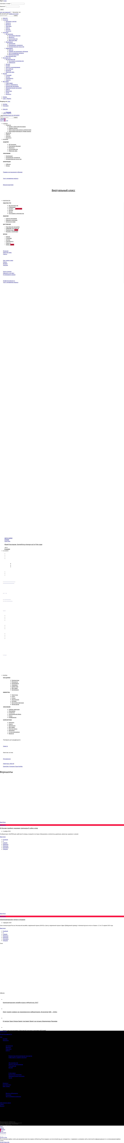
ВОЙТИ (6, 197)
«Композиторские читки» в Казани (12, 919)
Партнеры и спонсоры (12, 572)
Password (3, 6)
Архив (7, 92)
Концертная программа (12, 86)
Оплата (5, 262)
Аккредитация (10, 625)
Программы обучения (14, 35)
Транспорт (9, 638)
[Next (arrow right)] (2, 1136)
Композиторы (15, 680)
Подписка (8, 1095)
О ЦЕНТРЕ (5, 123)
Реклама (8, 635)
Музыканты (15, 682)
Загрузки (5, 265)
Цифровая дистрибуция (12, 228)
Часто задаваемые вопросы (16, 53)
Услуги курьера (7, 271)
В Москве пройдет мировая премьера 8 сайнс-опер (19, 828)
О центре (5, 20)
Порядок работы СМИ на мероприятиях (17, 627)
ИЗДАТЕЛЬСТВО (6, 200)
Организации (15, 690)
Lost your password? (5, 12)
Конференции (12, 717)
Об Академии (9, 34)
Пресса (8, 28)
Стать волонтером (8, 661)
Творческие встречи (11, 557)
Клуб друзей (9, 575)
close (5, 1)
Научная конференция (18, 567)
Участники (9, 555)
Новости (8, 80)
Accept (2, 1142)
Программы (12, 711)
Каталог (8, 66)
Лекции (14, 563)
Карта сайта (3, 1031)
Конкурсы (11, 722)
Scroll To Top (3, 1137)
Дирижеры (15, 685)
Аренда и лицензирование (13, 67)
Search (15, 15)
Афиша (10, 244)
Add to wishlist (8, 538)
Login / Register (7, 98)
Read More (3, 822)
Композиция (12, 43)
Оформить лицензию (11, 220)
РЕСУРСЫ (5, 675)
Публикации (12, 62)
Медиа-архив (15, 704)
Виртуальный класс (11, 56)
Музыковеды (15, 683)
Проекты (8, 23)
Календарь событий (8, 763)
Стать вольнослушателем (10, 662)
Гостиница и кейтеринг (12, 637)
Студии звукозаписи (14, 732)
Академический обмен (15, 714)
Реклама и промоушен (12, 231)
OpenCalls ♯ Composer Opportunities (13, 766)
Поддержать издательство (16, 61)
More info (6, 1142)
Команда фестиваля (11, 619)
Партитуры (15, 695)
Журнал (5, 73)
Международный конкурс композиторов (20, 130)
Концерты (8, 554)
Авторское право (10, 222)
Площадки (9, 617)
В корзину (7, 549)
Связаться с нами (7, 672)
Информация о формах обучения (17, 1057)
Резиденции (12, 725)
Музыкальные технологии (16, 45)
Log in (2, 9)
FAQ (1, 1037)
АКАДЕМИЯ (5, 139)
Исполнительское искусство (16, 47)
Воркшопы (11, 730)
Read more (3, 837)
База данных (6, 1086)
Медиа (8, 166)
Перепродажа (12, 230)
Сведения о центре (11, 21)
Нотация (14, 701)
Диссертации (15, 699)
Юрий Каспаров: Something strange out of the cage (23, 544)
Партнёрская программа (12, 227)
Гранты (11, 724)
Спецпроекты (9, 78)
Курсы (10, 716)
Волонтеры (9, 91)
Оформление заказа (5, 1103)
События (11, 50)
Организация (9, 1046)
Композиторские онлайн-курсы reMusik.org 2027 (20, 1002)
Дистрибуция (9, 69)
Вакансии (8, 24)
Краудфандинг (7, 1085)
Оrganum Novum (13, 128)
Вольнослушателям (14, 54)
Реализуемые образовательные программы (20, 1056)
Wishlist (5, 97)
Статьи (13, 698)
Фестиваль (6, 81)
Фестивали (15, 688)
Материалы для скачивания (13, 628)
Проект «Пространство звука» (17, 126)
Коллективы (15, 686)
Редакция (8, 70)
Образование (9, 42)
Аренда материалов (11, 218)
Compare (7, 540)
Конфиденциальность (9, 281)
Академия (5, 32)
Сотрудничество (13, 39)
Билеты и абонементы (12, 84)
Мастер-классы (16, 565)
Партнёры (8, 26)
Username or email (5, 3)
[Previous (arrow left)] (0, 1136)
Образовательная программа (13, 88)
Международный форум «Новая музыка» (20, 131)
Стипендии (12, 712)
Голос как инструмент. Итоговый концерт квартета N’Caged (24, 1030)
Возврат (5, 263)
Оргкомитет (9, 620)
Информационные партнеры (13, 573)
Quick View (7, 541)
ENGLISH (5, 18)
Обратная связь (13, 40)
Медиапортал (7, 759)
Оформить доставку (8, 273)
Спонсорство (9, 633)
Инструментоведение (18, 703)
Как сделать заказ (8, 260)
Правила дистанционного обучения (18, 51)
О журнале (8, 75)
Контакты (8, 31)
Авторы (8, 64)
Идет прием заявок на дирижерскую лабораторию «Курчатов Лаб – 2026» (30, 1012)
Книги (13, 696)
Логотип (8, 29)
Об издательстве (10, 59)
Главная (8, 237)
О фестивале (9, 83)
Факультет (11, 37)
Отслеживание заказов (9, 274)
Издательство (7, 58)
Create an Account (13, 14)
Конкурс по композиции (12, 558)
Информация (9, 48)
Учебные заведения (14, 709)
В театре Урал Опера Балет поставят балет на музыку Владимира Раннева (30, 1021)
